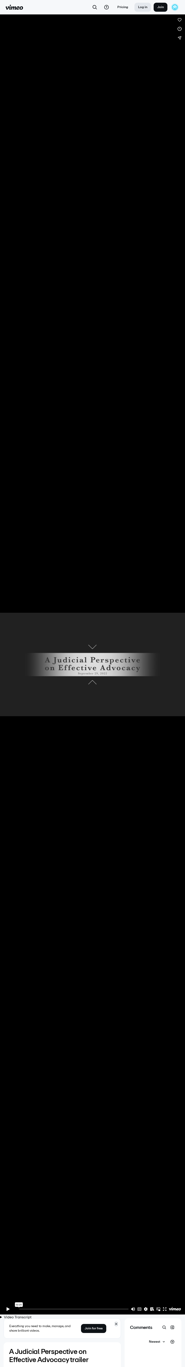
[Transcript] (152, 1309)
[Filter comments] (172, 1341)
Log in (142, 7)
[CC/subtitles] (139, 1309)
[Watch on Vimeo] (174, 1309)
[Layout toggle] (172, 1327)
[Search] (94, 7)
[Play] (8, 1309)
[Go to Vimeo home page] (14, 7)
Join (160, 7)
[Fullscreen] (164, 1309)
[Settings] (145, 1309)
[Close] (116, 1324)
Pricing (122, 7)
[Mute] (133, 1309)
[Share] (179, 37)
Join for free (94, 1328)
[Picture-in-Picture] (158, 1309)
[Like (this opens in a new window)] (179, 19)
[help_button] (106, 7)
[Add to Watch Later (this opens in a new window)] (179, 28)
